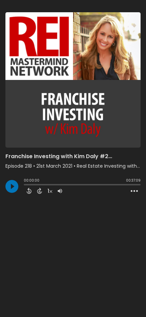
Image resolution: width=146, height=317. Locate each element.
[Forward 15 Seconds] (39, 191)
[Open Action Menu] (134, 191)
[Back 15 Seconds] (29, 191)
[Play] (11, 186)
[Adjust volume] (60, 191)
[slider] (25, 185)
